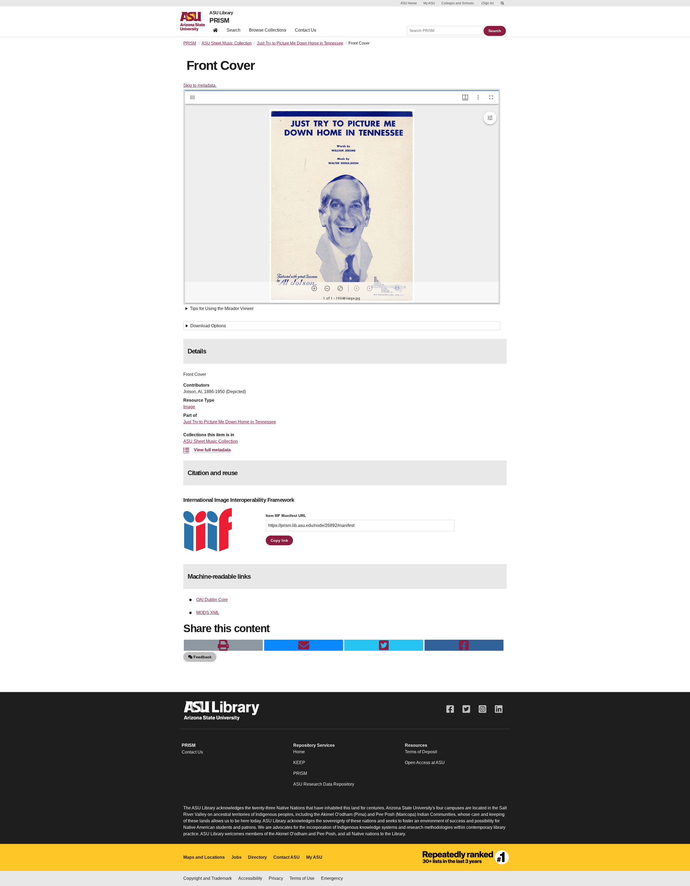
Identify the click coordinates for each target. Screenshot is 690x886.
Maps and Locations (204, 857)
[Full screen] (491, 97)
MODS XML (207, 612)
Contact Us (305, 30)
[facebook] (464, 645)
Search (233, 30)
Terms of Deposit (421, 751)
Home (299, 751)
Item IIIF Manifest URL (286, 516)
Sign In (487, 3)
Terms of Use (302, 878)
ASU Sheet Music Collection (226, 43)
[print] (223, 645)
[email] (303, 645)
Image (189, 406)
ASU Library (221, 13)
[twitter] (383, 645)
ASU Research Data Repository (323, 784)
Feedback (202, 657)
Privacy (276, 878)
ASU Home (409, 3)
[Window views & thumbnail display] (465, 97)
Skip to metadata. (199, 85)
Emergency (332, 878)
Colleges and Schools (457, 3)
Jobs (236, 857)
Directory (257, 857)
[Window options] (478, 97)
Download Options (208, 325)
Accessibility (250, 878)
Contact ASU (286, 857)
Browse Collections (267, 30)
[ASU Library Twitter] (466, 709)
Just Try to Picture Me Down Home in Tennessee (300, 43)
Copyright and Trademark (207, 878)
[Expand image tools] (490, 117)
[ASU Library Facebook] (450, 709)
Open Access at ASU (425, 762)
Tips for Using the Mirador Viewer (222, 308)
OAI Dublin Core (212, 599)
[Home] (194, 21)
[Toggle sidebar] (192, 97)
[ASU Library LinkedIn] (499, 709)
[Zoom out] (327, 288)
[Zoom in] (314, 288)
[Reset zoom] (340, 288)
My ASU (429, 3)
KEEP (299, 762)
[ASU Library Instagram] (482, 709)
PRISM (219, 20)
